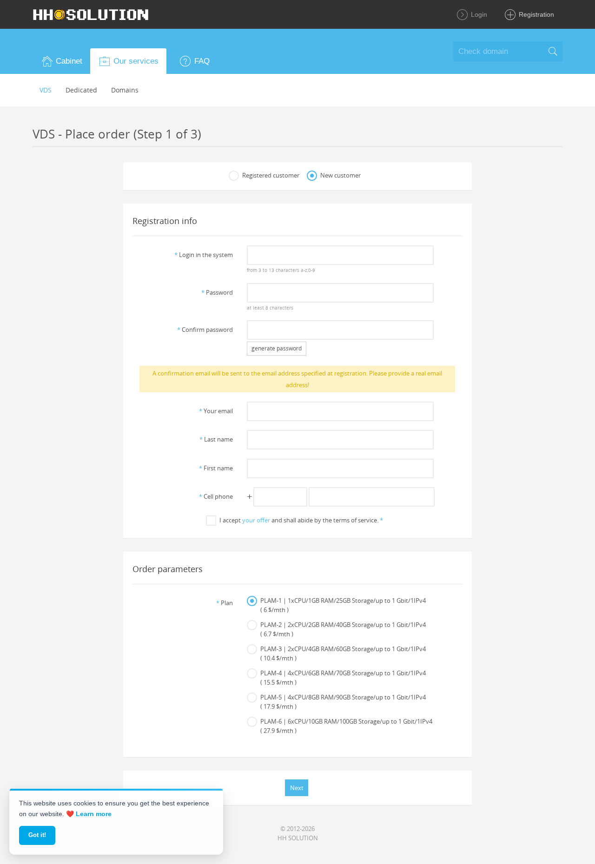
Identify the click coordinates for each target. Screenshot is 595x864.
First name (216, 468)
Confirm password (205, 329)
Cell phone (216, 496)
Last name (216, 439)
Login (478, 14)
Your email (216, 411)
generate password (276, 348)
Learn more (94, 814)
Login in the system (203, 255)
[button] (61, 61)
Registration (535, 14)
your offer (256, 520)
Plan (224, 603)
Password (217, 292)
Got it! (37, 834)
